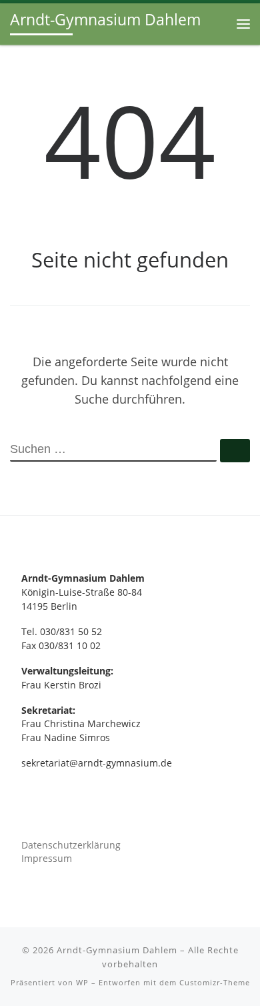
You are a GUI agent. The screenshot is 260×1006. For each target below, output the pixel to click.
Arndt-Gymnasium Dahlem (117, 950)
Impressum (46, 859)
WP (82, 982)
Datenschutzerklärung (71, 845)
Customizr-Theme (214, 982)
